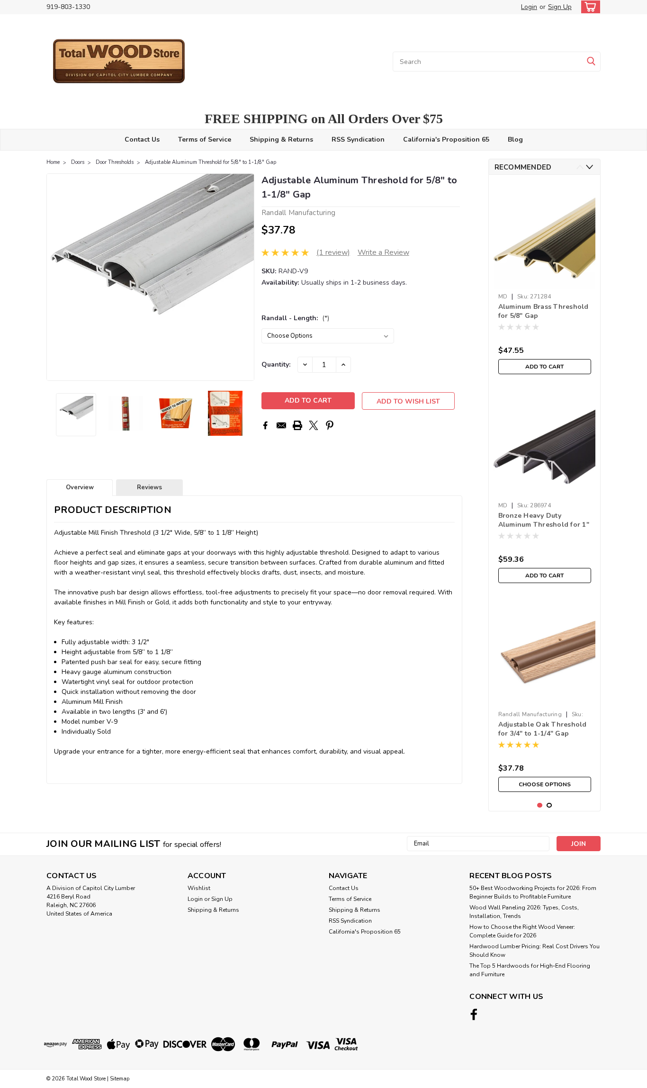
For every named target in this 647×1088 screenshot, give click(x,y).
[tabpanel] (545, 280)
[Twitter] (313, 425)
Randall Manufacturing (530, 714)
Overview (80, 487)
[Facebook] (265, 425)
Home (53, 162)
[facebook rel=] (474, 1014)
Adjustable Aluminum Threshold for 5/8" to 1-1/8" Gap (210, 162)
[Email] (281, 425)
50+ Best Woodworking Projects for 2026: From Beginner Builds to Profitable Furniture (532, 892)
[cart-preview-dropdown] (588, 6)
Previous (54, 277)
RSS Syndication (358, 139)
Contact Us (142, 139)
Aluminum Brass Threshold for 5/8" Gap (543, 311)
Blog (515, 139)
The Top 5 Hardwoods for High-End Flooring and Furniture (529, 970)
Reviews (149, 487)
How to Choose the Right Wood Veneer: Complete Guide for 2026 (522, 931)
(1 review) (333, 252)
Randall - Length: (295, 318)
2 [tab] (549, 805)
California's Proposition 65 (446, 139)
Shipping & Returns (281, 139)
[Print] (297, 425)
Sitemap (119, 1078)
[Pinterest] (329, 425)
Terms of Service (204, 139)
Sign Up (560, 6)
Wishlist (199, 888)
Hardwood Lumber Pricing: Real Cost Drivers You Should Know (534, 951)
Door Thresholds (115, 162)
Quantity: (275, 364)
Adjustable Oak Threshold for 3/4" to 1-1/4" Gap (542, 729)
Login (529, 6)
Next (246, 277)
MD (503, 296)
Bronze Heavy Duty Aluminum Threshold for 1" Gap (543, 520)
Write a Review (383, 252)
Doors (77, 162)
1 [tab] (539, 805)
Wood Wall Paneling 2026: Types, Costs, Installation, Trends (524, 912)
